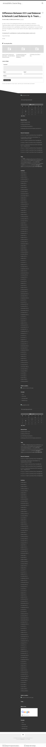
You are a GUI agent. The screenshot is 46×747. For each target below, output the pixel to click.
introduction (23, 163)
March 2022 (24, 534)
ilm (30, 162)
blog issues (33, 159)
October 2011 (24, 329)
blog (30, 159)
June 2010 (23, 354)
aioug (28, 159)
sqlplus (22, 166)
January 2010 (24, 364)
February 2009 (24, 381)
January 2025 (24, 191)
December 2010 (24, 345)
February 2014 (24, 289)
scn (41, 450)
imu (31, 162)
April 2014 (23, 285)
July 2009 (23, 682)
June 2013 (23, 302)
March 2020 (24, 559)
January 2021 (24, 241)
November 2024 (24, 195)
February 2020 (24, 252)
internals (37, 162)
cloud (25, 160)
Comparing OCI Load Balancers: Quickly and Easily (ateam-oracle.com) (18, 33)
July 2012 (23, 316)
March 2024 (24, 202)
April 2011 (23, 339)
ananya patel (24, 137)
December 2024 (24, 193)
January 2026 (24, 181)
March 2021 (24, 237)
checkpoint (22, 160)
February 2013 (24, 304)
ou (21, 450)
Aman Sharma (17, 19)
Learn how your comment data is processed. (26, 83)
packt (23, 165)
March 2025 (24, 187)
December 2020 (24, 243)
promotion (29, 450)
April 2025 (23, 185)
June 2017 (23, 262)
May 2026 (23, 172)
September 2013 (25, 607)
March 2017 (24, 264)
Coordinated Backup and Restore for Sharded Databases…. (21, 56)
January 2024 (24, 206)
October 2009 (24, 368)
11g (21, 159)
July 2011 (23, 335)
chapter (42, 159)
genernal (21, 19)
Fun (36, 160)
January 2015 (24, 584)
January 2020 (24, 254)
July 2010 (23, 352)
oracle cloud (32, 163)
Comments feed (24, 398)
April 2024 (23, 509)
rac (31, 164)
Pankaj (23, 142)
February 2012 (24, 325)
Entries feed (24, 396)
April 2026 (23, 484)
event (34, 160)
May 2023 (23, 210)
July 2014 (23, 279)
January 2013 (24, 306)
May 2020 (23, 245)
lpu (25, 163)
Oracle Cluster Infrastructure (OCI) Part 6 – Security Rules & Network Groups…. (8, 56)
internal (34, 162)
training (27, 166)
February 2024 (24, 204)
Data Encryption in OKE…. (26, 122)
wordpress (38, 166)
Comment (5, 64)
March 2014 (24, 287)
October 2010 (24, 657)
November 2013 (24, 293)
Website (4, 75)
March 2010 (24, 360)
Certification (38, 159)
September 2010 (25, 350)
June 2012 (23, 318)
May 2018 (23, 258)
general (38, 160)
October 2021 (24, 231)
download (29, 160)
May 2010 (23, 356)
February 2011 (24, 341)
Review (34, 165)
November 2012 (24, 310)
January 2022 (24, 229)
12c (23, 159)
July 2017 (23, 260)
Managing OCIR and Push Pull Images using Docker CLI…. (32, 128)
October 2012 (24, 312)
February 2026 (24, 179)
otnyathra (41, 163)
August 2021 (24, 233)
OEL (30, 163)
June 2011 (23, 337)
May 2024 (23, 197)
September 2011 (25, 331)
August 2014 (24, 277)
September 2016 (25, 268)
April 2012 (23, 320)
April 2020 (23, 557)
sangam (38, 165)
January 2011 (24, 343)
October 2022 (24, 220)
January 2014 (24, 291)
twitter (30, 166)
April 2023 (23, 212)
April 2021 (23, 235)
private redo (26, 450)
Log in (23, 394)
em (32, 160)
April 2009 (23, 377)
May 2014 (23, 283)
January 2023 (24, 218)
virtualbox (33, 166)
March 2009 (24, 379)
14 (25, 111)
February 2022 (24, 227)
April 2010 (23, 358)
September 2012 (25, 314)
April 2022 (23, 532)
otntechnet (37, 163)
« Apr (22, 425)
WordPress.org (24, 400)
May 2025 (23, 183)
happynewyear (27, 162)
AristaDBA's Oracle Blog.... (13, 3)
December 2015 (24, 582)
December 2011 (24, 327)
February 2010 (24, 362)
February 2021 (24, 239)
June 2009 (23, 375)
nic (26, 163)
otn (35, 163)
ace (26, 159)
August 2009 (24, 370)
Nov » (24, 425)
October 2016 (24, 266)
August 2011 (24, 333)
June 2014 (23, 281)
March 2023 (24, 214)
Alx (29, 739)
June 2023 (23, 208)
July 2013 (23, 609)
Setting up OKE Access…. (26, 124)
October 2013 (24, 295)
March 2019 (24, 256)
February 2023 (24, 216)
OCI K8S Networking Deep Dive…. (27, 126)
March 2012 (24, 632)
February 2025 (24, 189)
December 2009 (24, 366)
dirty (26, 160)
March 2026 (24, 177)
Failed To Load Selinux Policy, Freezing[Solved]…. (34, 135)
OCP (28, 163)
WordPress (23, 739)
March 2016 (24, 270)
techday (25, 166)
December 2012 (24, 308)
